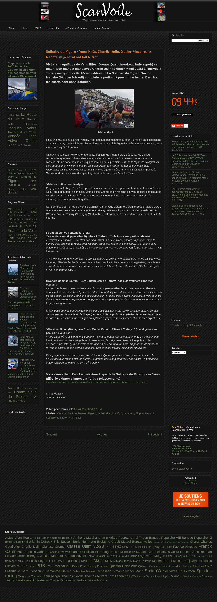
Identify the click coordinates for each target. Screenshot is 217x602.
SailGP (16, 124)
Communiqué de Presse (72, 413)
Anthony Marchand (87, 537)
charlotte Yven (85, 580)
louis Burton (101, 580)
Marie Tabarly (124, 561)
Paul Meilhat (56, 566)
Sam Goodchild (34, 571)
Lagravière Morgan (152, 556)
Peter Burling (88, 566)
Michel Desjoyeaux (187, 561)
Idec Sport (148, 552)
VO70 (34, 189)
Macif (115, 413)
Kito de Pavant (76, 556)
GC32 (33, 181)
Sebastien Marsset (85, 571)
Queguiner (127, 413)
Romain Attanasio (193, 566)
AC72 (12, 170)
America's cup (22, 208)
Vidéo (21, 400)
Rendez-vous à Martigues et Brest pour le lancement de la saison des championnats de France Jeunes (22, 274)
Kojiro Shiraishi (96, 556)
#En (186, 451)
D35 (34, 173)
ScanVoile (190, 480)
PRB (41, 565)
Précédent (154, 434)
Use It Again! (163, 576)
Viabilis (187, 576)
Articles (12, 388)
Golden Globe (14, 115)
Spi (10, 222)
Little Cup (14, 212)
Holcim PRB (93, 552)
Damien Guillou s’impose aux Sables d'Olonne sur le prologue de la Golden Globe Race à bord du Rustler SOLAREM (22, 322)
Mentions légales (190, 516)
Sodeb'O (154, 570)
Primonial (103, 566)
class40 (13, 192)
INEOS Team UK (130, 552)
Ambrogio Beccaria (61, 537)
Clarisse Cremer (54, 546)
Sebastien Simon (110, 571)
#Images (176, 448)
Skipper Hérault (145, 413)
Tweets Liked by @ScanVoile (186, 325)
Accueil (102, 434)
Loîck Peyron (39, 561)
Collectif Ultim (24, 173)
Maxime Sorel (162, 561)
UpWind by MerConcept (142, 576)
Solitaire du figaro (56, 417)
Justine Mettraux (52, 556)
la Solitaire (104, 413)
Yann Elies (75, 417)
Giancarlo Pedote (58, 552)
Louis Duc (22, 561)
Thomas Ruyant (96, 576)
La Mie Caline (129, 556)
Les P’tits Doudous (196, 556)
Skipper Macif (134, 571)
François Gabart (36, 552)
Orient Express (26, 566)
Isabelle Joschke (192, 552)
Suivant (51, 434)
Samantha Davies (59, 571)
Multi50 (32, 185)
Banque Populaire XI (197, 537)
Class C (23, 170)
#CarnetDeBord (198, 451)
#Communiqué (183, 446)
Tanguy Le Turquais (30, 576)
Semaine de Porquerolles (25, 219)
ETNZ (117, 546)
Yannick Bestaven (36, 580)
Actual (10, 537)
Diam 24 (14, 176)
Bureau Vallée (143, 541)
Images (13, 400)
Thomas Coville (73, 576)
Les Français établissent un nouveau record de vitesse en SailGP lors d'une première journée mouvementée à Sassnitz (22, 345)
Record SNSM (28, 212)
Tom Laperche (118, 576)
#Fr (182, 451)
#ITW (174, 446)
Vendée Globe (22, 136)
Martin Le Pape (142, 561)
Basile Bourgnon (15, 541)
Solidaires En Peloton (179, 571)
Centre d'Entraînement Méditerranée (172, 542)
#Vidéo (175, 454)
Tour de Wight (14, 235)
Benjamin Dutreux (40, 541)
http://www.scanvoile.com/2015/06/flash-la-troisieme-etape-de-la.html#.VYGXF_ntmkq (96, 382)
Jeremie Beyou (29, 556)
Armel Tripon (139, 537)
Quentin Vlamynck (149, 566)
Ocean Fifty (19, 189)
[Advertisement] (104, 37)
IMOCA (17, 185)
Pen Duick (73, 566)
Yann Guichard (14, 580)
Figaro (92, 413)
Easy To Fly (130, 546)
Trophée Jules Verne (22, 132)
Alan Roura (24, 537)
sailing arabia (25, 241)
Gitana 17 (76, 552)
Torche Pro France (22, 222)
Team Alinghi (51, 576)
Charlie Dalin (31, 546)
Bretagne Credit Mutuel (114, 541)
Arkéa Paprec (119, 537)
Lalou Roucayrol (176, 556)
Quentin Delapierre (124, 566)
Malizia (110, 561)
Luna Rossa (72, 561)
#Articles (186, 448)
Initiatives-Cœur (168, 552)
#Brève (176, 451)
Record (32, 119)
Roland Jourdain (172, 566)
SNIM (12, 215)
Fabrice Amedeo (186, 546)
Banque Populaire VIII (165, 537)
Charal (195, 541)
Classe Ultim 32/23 (86, 546)
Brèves (22, 388)
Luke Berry (56, 561)
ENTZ (109, 547)
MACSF (87, 561)
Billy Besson (63, 541)
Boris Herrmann (85, 541)
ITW (34, 396)
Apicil (105, 537)
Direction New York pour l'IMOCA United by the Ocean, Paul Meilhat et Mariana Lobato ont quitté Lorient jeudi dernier (22, 368)
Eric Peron (145, 546)
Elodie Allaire (190, 483)
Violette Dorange (202, 576)
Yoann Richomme (63, 580)
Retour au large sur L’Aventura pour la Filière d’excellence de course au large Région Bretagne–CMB (190, 144)
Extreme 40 (29, 176)
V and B (177, 576)
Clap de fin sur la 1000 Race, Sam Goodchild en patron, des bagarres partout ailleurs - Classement (22, 70)
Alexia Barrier (41, 537)
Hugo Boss (111, 552)
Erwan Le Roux (163, 546)
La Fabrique (113, 556)
